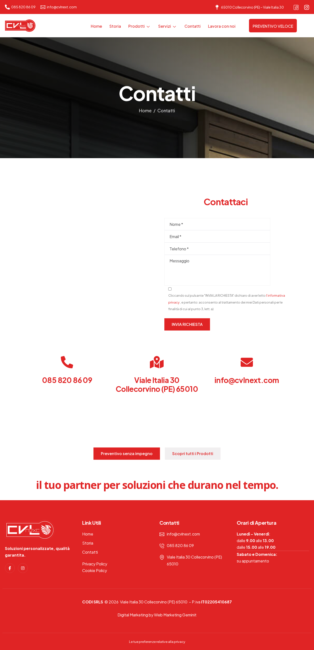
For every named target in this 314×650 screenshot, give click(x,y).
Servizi (164, 26)
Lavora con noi (222, 26)
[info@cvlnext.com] (247, 362)
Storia (115, 26)
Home (96, 26)
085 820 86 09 (67, 380)
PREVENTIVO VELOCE (273, 26)
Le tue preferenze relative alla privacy (157, 642)
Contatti (192, 26)
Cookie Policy (94, 570)
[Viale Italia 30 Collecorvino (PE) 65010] (157, 362)
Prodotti (136, 26)
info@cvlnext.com (246, 380)
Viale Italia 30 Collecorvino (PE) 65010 (157, 384)
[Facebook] (296, 6)
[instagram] (306, 6)
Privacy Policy (94, 563)
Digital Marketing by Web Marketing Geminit (157, 614)
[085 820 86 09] (67, 362)
